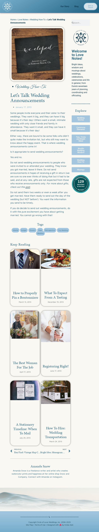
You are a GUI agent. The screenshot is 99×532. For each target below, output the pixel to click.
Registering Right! (56, 366)
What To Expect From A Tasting (55, 295)
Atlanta (15, 230)
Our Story (64, 6)
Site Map (29, 525)
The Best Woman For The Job (25, 365)
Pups (40, 230)
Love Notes (23, 19)
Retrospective (50, 230)
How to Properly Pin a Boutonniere (25, 295)
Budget (23, 230)
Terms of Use (40, 525)
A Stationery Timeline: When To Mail (25, 429)
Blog (76, 6)
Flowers (32, 230)
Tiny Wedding (63, 230)
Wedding (40, 233)
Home (13, 19)
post (28, 187)
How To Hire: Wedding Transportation (56, 432)
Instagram (57, 477)
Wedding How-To (38, 19)
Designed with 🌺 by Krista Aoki (60, 525)
